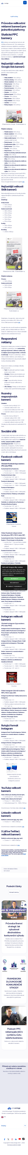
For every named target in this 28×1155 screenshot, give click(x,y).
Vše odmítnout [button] (14, 582)
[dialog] (14, 577)
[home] (4, 3)
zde (23, 182)
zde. (19, 845)
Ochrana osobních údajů (14, 1145)
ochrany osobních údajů (13, 1093)
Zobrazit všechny (14, 892)
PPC (2, 42)
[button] (25, 2)
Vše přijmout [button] (14, 578)
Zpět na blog (14, 16)
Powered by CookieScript (20, 589)
